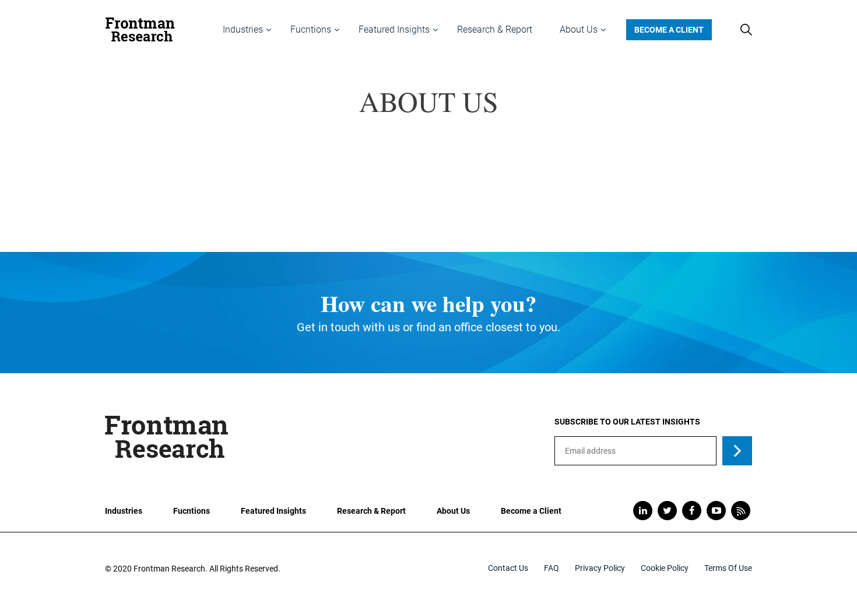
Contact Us (508, 568)
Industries (123, 511)
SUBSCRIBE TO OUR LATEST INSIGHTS (627, 421)
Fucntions (191, 511)
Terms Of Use (728, 568)
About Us (453, 511)
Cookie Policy (665, 568)
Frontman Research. (171, 568)
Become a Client (669, 29)
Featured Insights (273, 511)
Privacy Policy (600, 568)
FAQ (551, 568)
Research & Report (371, 511)
